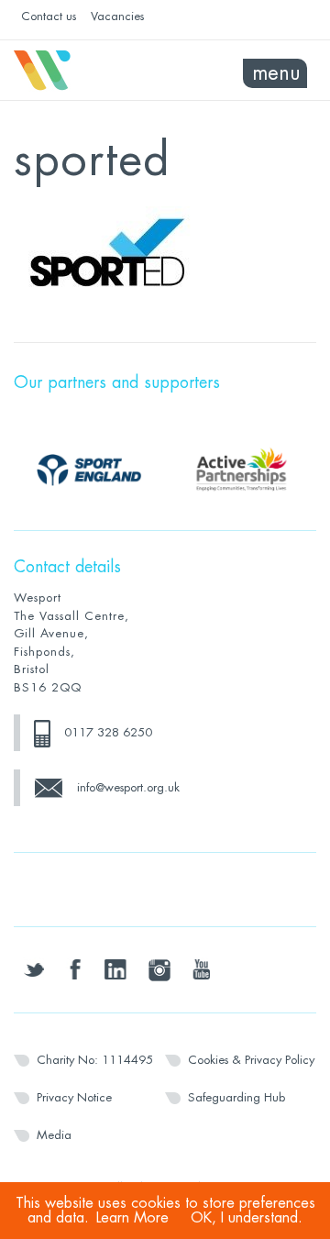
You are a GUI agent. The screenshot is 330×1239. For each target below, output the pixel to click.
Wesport (89, 71)
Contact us (48, 16)
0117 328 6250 (108, 732)
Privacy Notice (74, 1097)
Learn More (132, 1218)
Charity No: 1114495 (95, 1060)
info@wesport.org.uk (128, 787)
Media (54, 1135)
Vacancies (117, 16)
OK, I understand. (246, 1218)
